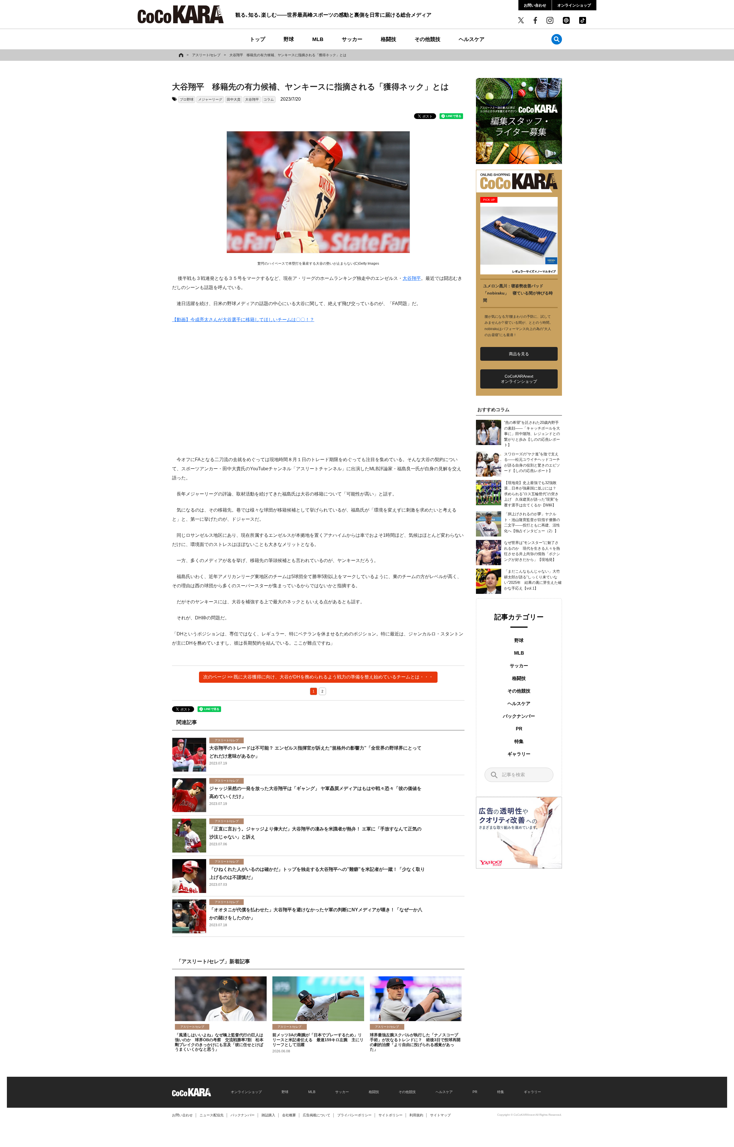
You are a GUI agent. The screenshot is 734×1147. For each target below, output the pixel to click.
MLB (317, 39)
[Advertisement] (318, 390)
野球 (289, 39)
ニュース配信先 (212, 1115)
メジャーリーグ (210, 99)
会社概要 (289, 1115)
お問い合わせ (535, 5)
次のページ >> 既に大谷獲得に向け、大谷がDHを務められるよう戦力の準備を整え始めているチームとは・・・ (318, 676)
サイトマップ (440, 1115)
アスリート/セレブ (206, 55)
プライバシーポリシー (354, 1115)
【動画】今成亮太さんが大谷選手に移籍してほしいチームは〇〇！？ (243, 319)
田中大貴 (234, 99)
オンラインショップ (574, 5)
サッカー (352, 39)
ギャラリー (518, 754)
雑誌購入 (268, 1115)
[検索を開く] (556, 39)
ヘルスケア (472, 39)
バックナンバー (519, 716)
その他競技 (427, 39)
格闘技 (388, 39)
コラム (268, 99)
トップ (257, 39)
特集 (519, 741)
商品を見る (519, 354)
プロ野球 (187, 99)
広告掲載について (316, 1115)
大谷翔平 (252, 99)
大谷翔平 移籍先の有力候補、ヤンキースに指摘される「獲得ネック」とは (287, 55)
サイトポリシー (390, 1115)
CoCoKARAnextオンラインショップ (519, 379)
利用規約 (416, 1115)
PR (519, 728)
